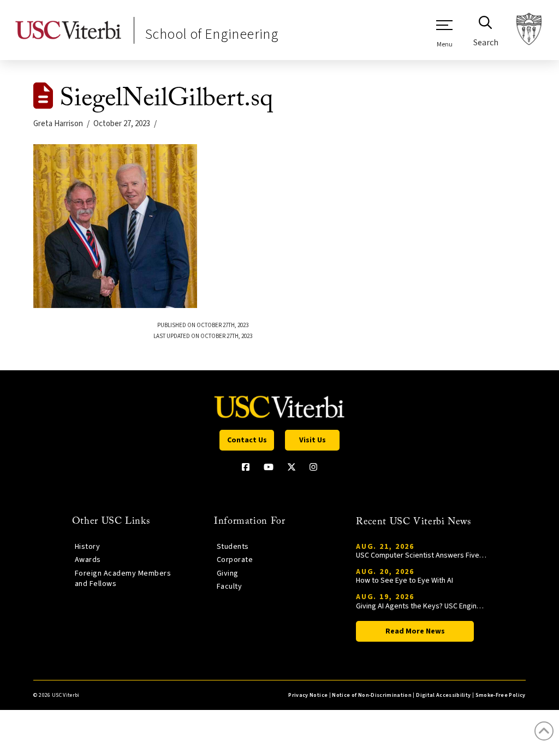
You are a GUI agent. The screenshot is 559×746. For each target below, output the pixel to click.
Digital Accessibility (443, 695)
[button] (444, 33)
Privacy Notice (308, 695)
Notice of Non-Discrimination (372, 695)
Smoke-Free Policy (500, 695)
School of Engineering (211, 34)
